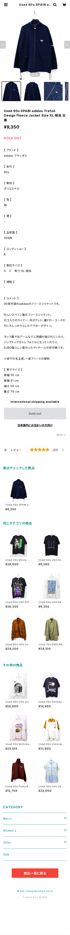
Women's (9, 830)
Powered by (31, 897)
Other (7, 842)
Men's (7, 818)
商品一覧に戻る (35, 873)
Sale (6, 854)
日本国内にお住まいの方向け (35, 425)
